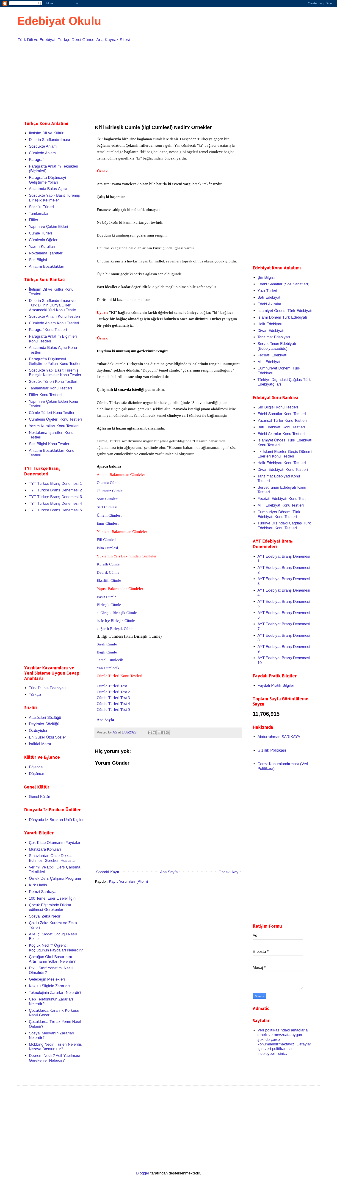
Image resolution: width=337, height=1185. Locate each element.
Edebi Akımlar (269, 304)
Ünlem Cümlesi (109, 515)
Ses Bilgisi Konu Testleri (49, 444)
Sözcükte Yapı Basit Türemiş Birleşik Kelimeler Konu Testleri (55, 372)
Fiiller (33, 220)
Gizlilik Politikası (271, 750)
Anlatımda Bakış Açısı (48, 189)
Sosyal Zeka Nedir (45, 916)
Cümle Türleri (40, 233)
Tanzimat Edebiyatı (273, 337)
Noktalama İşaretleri (46, 253)
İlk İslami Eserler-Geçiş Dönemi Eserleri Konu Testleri (284, 453)
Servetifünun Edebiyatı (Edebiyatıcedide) (276, 346)
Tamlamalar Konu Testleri (50, 388)
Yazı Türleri (267, 291)
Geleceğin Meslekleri (47, 979)
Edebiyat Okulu (59, 20)
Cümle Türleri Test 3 (113, 697)
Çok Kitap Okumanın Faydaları (55, 843)
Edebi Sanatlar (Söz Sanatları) (283, 284)
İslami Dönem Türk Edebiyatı (282, 317)
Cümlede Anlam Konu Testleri (54, 323)
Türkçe (35, 694)
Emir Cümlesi (108, 523)
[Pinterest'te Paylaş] (167, 732)
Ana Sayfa (105, 720)
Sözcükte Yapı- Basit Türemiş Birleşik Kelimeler (54, 197)
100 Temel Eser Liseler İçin (52, 898)
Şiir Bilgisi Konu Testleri (277, 407)
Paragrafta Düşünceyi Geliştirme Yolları (47, 179)
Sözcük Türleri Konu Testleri (53, 381)
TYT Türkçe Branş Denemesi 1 (55, 483)
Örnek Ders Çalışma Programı (55, 878)
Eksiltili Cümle (109, 580)
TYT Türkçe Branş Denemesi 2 (55, 490)
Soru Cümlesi (108, 499)
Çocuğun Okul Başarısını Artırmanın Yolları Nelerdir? (52, 959)
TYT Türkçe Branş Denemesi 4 (55, 503)
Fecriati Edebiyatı (272, 355)
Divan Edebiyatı (271, 330)
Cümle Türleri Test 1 (113, 686)
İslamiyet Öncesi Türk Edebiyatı (284, 311)
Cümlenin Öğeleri (43, 240)
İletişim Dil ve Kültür (46, 133)
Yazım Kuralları (42, 246)
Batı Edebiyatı (269, 297)
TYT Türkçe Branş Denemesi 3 (55, 497)
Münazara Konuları (45, 849)
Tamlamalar (39, 213)
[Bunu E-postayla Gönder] (150, 732)
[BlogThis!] (154, 732)
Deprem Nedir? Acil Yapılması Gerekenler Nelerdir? (54, 1057)
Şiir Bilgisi (266, 277)
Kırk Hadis (38, 885)
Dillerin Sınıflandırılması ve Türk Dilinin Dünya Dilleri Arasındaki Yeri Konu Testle (52, 305)
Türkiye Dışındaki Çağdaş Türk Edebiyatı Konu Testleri (284, 525)
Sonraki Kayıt (107, 872)
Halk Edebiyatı (269, 324)
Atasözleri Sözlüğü (45, 717)
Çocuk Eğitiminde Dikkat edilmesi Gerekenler (50, 907)
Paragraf (36, 159)
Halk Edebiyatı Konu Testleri (281, 463)
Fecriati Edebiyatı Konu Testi (282, 498)
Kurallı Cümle (108, 564)
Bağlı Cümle (107, 652)
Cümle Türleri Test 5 (113, 709)
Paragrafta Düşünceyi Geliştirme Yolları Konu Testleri (55, 361)
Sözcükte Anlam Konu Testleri (54, 316)
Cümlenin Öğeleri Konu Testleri (55, 419)
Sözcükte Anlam (43, 146)
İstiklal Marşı (40, 744)
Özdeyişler (38, 730)
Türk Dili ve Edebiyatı (47, 688)
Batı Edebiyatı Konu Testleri (281, 427)
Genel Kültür (39, 796)
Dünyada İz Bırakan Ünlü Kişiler (56, 820)
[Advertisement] (161, 80)
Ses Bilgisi (38, 260)
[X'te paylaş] (158, 732)
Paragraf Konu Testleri (48, 330)
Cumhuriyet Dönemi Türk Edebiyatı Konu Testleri (278, 514)
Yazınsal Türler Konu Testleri (282, 420)
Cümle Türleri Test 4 (113, 703)
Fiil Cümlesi (106, 539)
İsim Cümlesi (107, 548)
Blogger (142, 1173)
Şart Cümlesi (107, 507)
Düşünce (36, 774)
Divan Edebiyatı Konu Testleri (282, 469)
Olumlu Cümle (109, 482)
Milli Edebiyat (268, 362)
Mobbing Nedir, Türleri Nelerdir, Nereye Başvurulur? (55, 1046)
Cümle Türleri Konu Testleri (52, 413)
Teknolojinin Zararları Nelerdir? (55, 992)
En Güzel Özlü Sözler (47, 737)
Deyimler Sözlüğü (44, 724)
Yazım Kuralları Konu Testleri (54, 426)
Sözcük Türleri (41, 207)
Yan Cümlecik (108, 668)
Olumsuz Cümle (110, 491)
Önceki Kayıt (229, 872)
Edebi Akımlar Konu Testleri (281, 434)
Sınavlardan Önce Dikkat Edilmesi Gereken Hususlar (52, 858)
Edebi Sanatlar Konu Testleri (281, 414)
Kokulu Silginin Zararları (49, 986)
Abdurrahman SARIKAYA (278, 737)
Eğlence (36, 767)
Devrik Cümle (108, 572)
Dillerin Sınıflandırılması (49, 140)
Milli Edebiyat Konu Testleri (280, 505)
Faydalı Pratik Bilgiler (275, 685)
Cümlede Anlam (42, 153)
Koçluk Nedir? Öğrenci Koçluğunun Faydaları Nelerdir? (56, 947)
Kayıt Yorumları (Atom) (128, 881)
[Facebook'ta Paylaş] (163, 732)
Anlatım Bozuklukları (46, 266)
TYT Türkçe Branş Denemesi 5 (55, 510)
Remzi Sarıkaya (42, 892)
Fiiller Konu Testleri (45, 395)
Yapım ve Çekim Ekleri (48, 226)
